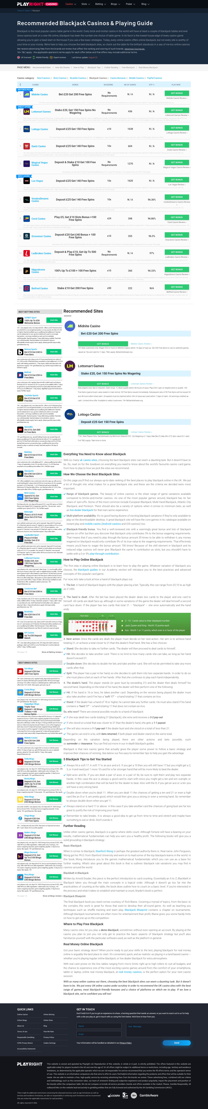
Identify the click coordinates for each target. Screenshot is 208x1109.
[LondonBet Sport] (20, 539)
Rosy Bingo (29, 875)
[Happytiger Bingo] (20, 709)
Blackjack (36, 11)
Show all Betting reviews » (52, 652)
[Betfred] (20, 375)
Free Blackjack (128, 67)
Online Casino (22, 1015)
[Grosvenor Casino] (26, 236)
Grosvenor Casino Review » (177, 240)
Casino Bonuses (118, 78)
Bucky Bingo (29, 779)
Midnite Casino (40, 94)
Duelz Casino (39, 146)
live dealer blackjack (81, 510)
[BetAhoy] (20, 455)
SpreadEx (28, 427)
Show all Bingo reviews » (53, 896)
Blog (45, 1026)
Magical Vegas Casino (40, 164)
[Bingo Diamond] (20, 856)
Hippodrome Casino (38, 271)
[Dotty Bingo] (20, 762)
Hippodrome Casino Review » (176, 274)
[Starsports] (20, 474)
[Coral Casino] (26, 218)
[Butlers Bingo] (20, 835)
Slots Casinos (60, 78)
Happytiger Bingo (31, 704)
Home (20, 11)
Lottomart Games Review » (177, 115)
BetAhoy (28, 452)
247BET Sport (30, 318)
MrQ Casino (29, 493)
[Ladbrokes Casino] (26, 253)
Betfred (27, 372)
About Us (20, 1026)
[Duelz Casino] (26, 146)
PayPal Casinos (154, 78)
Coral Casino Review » (176, 222)
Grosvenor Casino (41, 236)
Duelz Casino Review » (177, 150)
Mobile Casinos (136, 78)
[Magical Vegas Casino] (26, 164)
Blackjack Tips (94, 67)
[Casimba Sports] (20, 398)
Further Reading (111, 67)
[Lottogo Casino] (26, 129)
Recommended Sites (42, 67)
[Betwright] (20, 516)
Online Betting (49, 1015)
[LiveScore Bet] (20, 591)
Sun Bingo (28, 669)
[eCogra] (114, 1095)
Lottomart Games (41, 112)
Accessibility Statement (26, 1049)
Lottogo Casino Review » (176, 133)
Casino (27, 11)
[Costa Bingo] (20, 692)
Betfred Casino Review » (177, 292)
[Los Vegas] (26, 181)
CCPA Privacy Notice (25, 1043)
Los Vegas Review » (176, 184)
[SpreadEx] (20, 430)
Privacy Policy (49, 1037)
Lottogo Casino (40, 129)
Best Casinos (43, 78)
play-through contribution (104, 553)
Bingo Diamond (30, 852)
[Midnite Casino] (26, 94)
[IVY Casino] (20, 635)
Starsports (29, 471)
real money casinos (130, 971)
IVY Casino (29, 633)
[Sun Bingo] (20, 671)
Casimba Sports (31, 395)
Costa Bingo (29, 690)
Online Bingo (22, 1020)
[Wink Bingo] (20, 799)
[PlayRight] (37, 4)
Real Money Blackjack (148, 67)
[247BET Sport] (20, 320)
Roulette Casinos (78, 78)
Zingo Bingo (29, 816)
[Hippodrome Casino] (26, 271)
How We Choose (62, 67)
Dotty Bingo (29, 759)
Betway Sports (30, 349)
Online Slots (48, 1020)
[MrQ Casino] (20, 497)
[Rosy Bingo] (20, 877)
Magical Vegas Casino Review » (176, 167)
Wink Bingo (29, 797)
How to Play (79, 67)
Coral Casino (38, 219)
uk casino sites (88, 460)
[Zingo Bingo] (20, 818)
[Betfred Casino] (26, 288)
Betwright (28, 512)
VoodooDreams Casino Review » (177, 203)
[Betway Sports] (20, 352)
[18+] (134, 1095)
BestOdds (28, 612)
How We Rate (49, 1032)
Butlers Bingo (30, 832)
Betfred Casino (40, 288)
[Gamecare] (126, 1095)
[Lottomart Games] (26, 111)
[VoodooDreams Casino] (26, 200)
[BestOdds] (20, 614)
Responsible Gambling (25, 1037)
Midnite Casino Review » (176, 98)
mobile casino (93, 523)
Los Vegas (37, 181)
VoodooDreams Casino (40, 200)
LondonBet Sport (31, 535)
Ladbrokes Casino (41, 253)
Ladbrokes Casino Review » (177, 257)
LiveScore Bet (30, 589)
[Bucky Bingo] (20, 783)
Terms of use (22, 1032)
